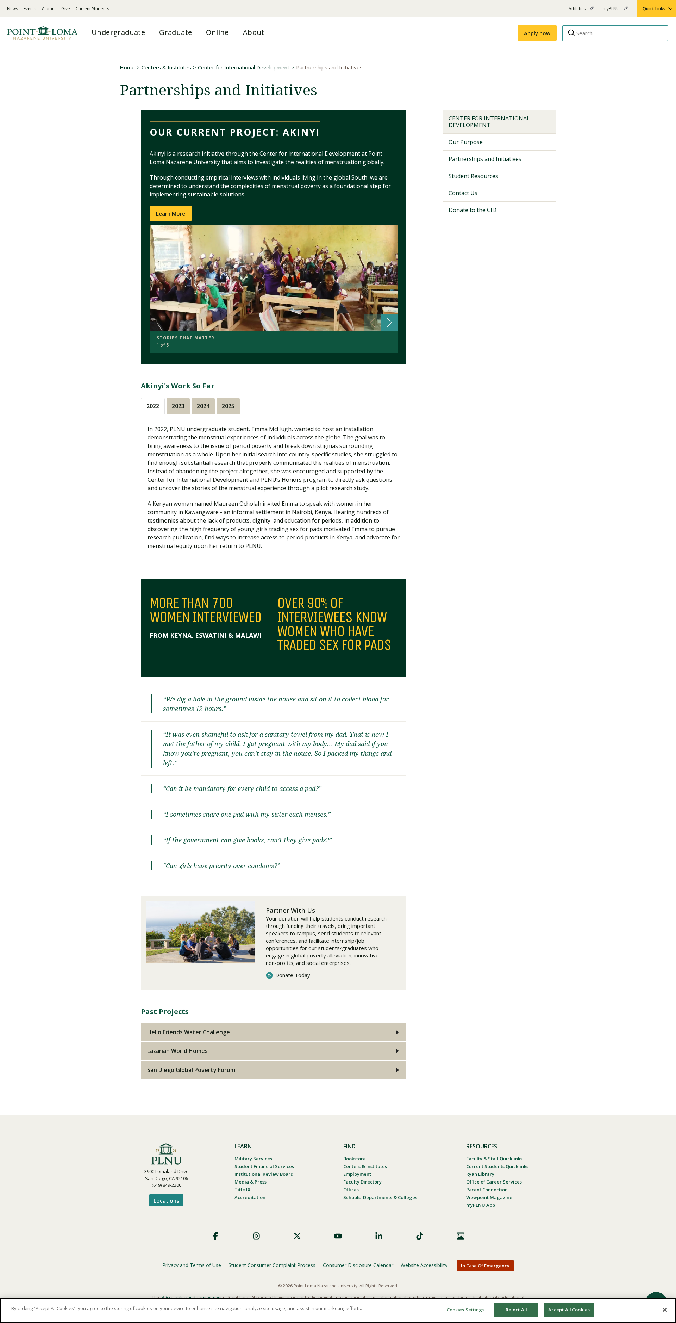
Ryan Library (480, 1174)
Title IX (242, 1189)
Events (30, 9)
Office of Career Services (494, 1182)
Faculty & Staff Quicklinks (494, 1158)
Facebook (215, 1236)
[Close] (664, 1309)
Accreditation (249, 1197)
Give (65, 9)
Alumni (49, 9)
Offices (351, 1189)
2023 (178, 406)
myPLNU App (480, 1205)
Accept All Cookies (569, 1309)
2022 (152, 406)
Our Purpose (466, 142)
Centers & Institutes (166, 67)
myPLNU (612, 11)
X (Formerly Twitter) (297, 1236)
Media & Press (250, 1182)
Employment (357, 1174)
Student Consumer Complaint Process (272, 1265)
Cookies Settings (465, 1309)
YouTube (338, 1236)
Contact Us (463, 193)
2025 (228, 406)
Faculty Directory (362, 1182)
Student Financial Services (264, 1166)
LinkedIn (379, 1236)
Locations (166, 1200)
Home (127, 67)
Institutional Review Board (264, 1174)
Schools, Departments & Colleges (380, 1197)
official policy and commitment (191, 1297)
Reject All (516, 1309)
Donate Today (292, 975)
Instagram (256, 1236)
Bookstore (354, 1158)
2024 (203, 406)
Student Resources (473, 176)
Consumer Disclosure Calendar (358, 1265)
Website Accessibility (424, 1265)
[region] (338, 1310)
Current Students (92, 9)
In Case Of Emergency (485, 1265)
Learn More (170, 213)
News (12, 9)
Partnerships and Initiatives (485, 159)
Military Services (253, 1158)
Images (460, 1236)
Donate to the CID (472, 210)
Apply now (537, 33)
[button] (389, 322)
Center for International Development (243, 67)
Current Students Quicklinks (497, 1166)
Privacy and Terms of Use (191, 1265)
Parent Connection (487, 1189)
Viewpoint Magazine (489, 1197)
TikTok (420, 1236)
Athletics (578, 11)
